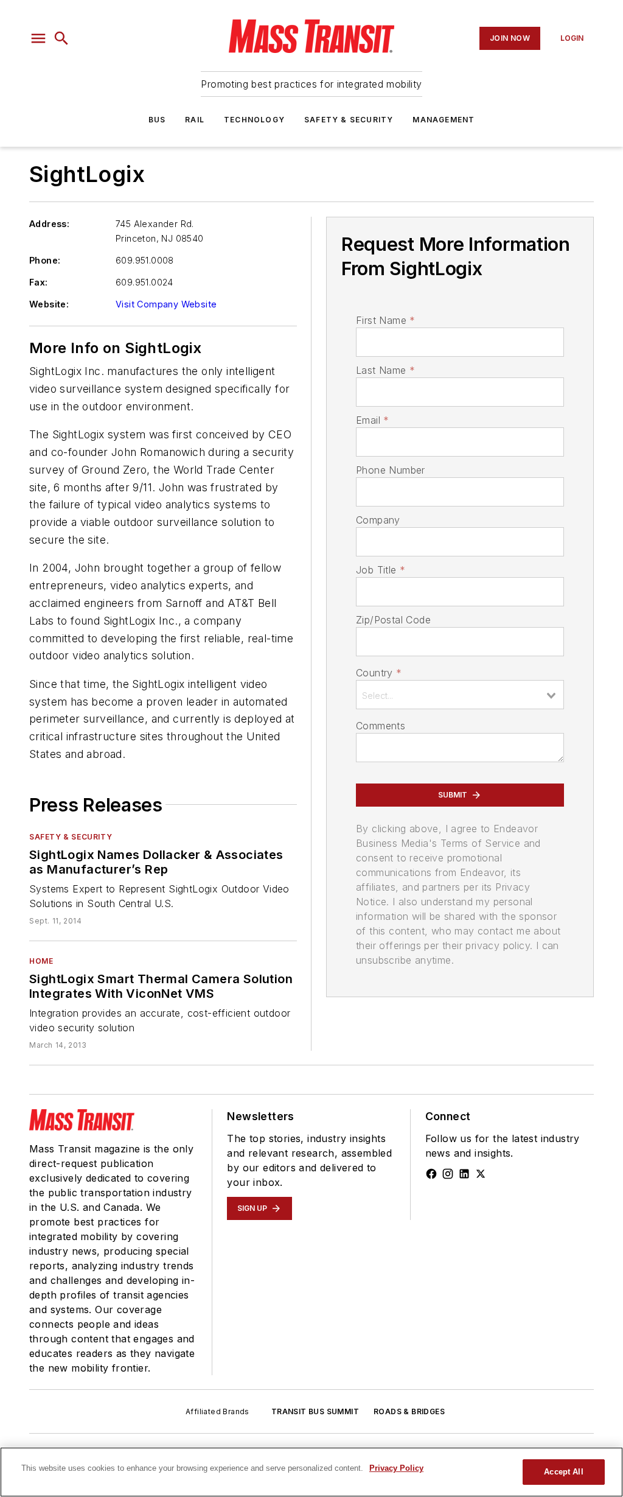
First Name (385, 320)
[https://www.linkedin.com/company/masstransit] (464, 1174)
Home (41, 961)
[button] (38, 38)
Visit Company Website (166, 304)
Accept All (563, 1471)
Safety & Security (348, 119)
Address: (49, 224)
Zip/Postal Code (393, 620)
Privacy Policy (396, 1468)
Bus (157, 119)
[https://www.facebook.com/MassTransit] (431, 1174)
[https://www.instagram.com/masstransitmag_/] (448, 1174)
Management (443, 119)
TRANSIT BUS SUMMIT (315, 1411)
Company (378, 520)
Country (379, 673)
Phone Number (390, 470)
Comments (380, 726)
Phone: (44, 260)
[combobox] (460, 694)
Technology (254, 119)
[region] (311, 1472)
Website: (49, 304)
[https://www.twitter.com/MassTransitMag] (481, 1174)
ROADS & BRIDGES (409, 1411)
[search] (61, 38)
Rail (194, 119)
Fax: (38, 282)
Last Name (385, 370)
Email (372, 420)
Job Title (380, 570)
